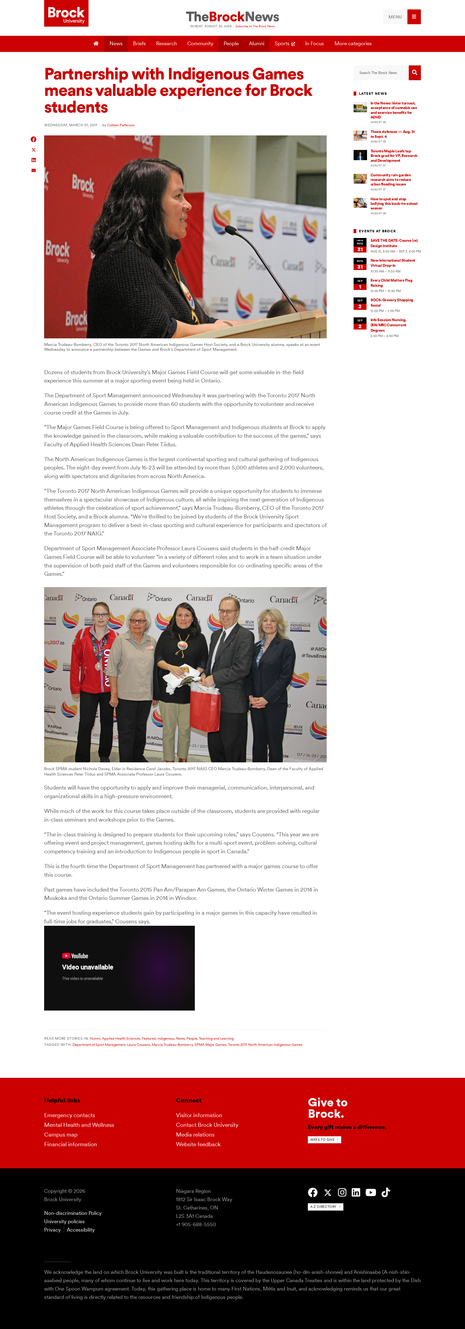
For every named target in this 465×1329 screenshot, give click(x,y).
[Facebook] (313, 1192)
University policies (64, 1221)
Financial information (70, 1144)
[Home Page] (96, 44)
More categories (353, 43)
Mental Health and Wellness (79, 1124)
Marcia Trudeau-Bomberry (172, 1044)
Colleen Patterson (121, 125)
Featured (149, 1038)
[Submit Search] (415, 72)
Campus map (61, 1134)
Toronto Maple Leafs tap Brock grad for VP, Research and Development (394, 156)
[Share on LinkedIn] (33, 159)
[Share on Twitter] (34, 149)
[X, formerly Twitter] (328, 1193)
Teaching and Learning (216, 1038)
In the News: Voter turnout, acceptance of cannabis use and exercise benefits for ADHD (394, 110)
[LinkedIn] (356, 1192)
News (116, 43)
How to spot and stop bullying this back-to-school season (394, 204)
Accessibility (81, 1230)
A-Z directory (323, 1207)
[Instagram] (342, 1192)
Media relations (195, 1134)
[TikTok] (386, 1192)
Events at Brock (377, 231)
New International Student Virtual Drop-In (393, 263)
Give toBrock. (328, 1108)
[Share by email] (33, 170)
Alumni (256, 43)
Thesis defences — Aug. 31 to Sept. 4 (393, 134)
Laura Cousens (138, 1044)
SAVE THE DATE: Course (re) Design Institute (394, 243)
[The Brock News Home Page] (232, 17)
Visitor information (199, 1115)
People (231, 43)
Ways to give (322, 1140)
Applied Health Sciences (121, 1038)
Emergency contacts (69, 1115)
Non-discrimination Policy (73, 1213)
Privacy (52, 1230)
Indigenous (165, 1038)
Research (166, 43)
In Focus (314, 43)
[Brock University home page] (66, 13)
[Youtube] (370, 1192)
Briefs (139, 43)
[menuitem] (402, 16)
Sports (282, 43)
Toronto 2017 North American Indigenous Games (265, 1044)
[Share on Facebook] (34, 139)
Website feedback (198, 1144)
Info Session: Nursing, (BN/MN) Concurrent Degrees (389, 325)
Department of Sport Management (98, 1044)
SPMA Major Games (210, 1044)
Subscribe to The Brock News (255, 26)
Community (200, 43)
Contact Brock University (207, 1124)
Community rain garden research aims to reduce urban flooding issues (391, 180)
